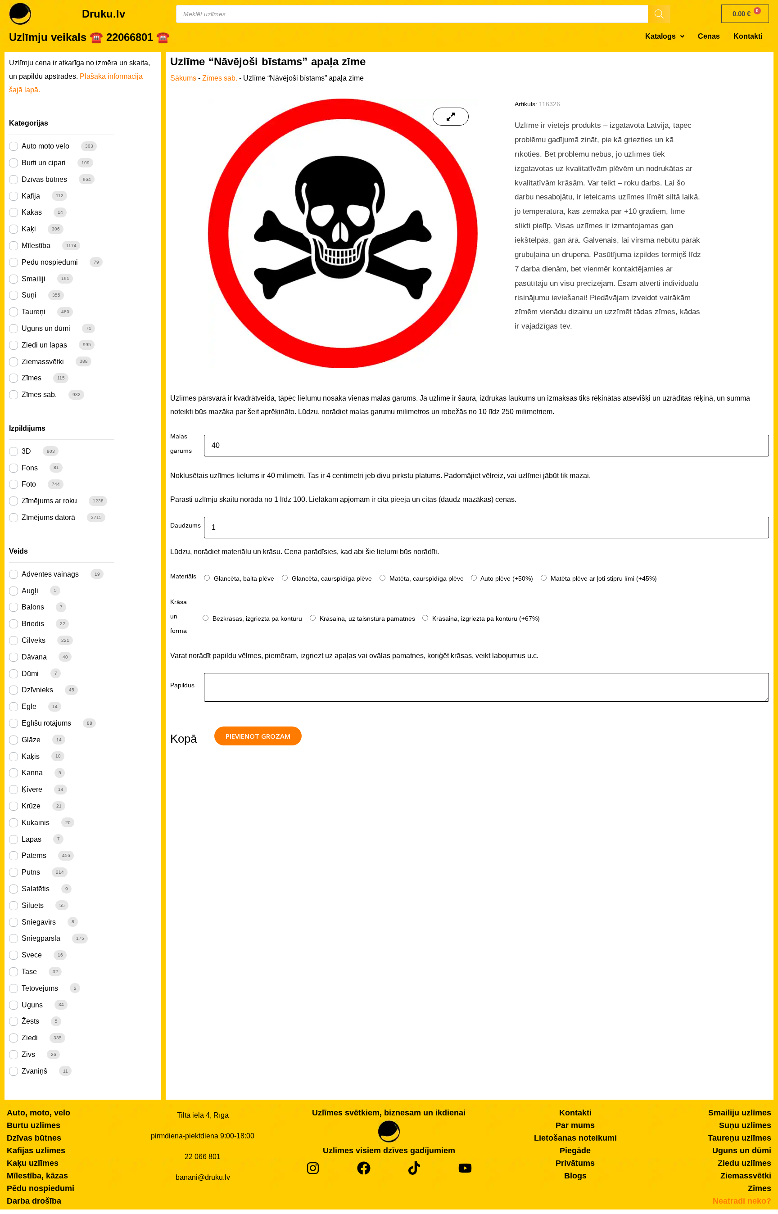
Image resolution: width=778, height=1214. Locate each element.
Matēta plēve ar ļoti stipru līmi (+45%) (603, 578)
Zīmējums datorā (48, 517)
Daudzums (185, 525)
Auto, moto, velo (38, 1112)
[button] (664, 36)
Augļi (30, 591)
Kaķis (31, 756)
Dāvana (34, 657)
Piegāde (575, 1150)
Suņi (29, 295)
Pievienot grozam (258, 735)
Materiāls (183, 576)
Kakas (32, 212)
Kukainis (36, 822)
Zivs (28, 1054)
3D (26, 451)
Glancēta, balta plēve (243, 578)
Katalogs (660, 36)
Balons (33, 607)
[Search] (659, 14)
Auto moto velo (45, 146)
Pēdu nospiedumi (50, 262)
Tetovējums (40, 988)
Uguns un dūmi (46, 328)
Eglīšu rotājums (46, 723)
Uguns (32, 1005)
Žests (30, 1021)
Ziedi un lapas (44, 345)
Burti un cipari (44, 163)
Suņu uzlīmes (745, 1125)
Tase (29, 971)
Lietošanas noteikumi (575, 1137)
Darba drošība (34, 1200)
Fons (30, 468)
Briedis (33, 623)
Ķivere (32, 789)
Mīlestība (36, 245)
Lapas (31, 839)
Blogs (575, 1175)
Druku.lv (103, 14)
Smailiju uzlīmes (739, 1112)
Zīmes (31, 378)
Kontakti (747, 36)
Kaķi (29, 229)
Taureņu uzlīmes (739, 1137)
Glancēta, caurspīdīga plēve (331, 578)
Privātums (575, 1163)
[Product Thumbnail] (451, 117)
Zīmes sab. (39, 394)
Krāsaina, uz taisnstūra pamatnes (366, 618)
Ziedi (30, 1038)
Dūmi (30, 673)
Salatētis (36, 889)
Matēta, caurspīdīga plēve (426, 578)
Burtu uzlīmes (33, 1125)
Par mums (575, 1125)
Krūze (31, 806)
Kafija (31, 196)
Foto (29, 484)
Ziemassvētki (43, 362)
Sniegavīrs (39, 922)
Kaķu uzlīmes (33, 1163)
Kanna (32, 772)
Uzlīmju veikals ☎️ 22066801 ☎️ (89, 37)
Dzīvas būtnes (44, 179)
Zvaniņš (34, 1071)
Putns (31, 872)
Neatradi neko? (742, 1200)
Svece (32, 955)
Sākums (183, 78)
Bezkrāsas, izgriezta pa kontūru (256, 618)
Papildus (182, 685)
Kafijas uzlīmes (36, 1150)
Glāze (31, 740)
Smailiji (33, 279)
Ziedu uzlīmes (744, 1163)
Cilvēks (33, 640)
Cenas (709, 36)
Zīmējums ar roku (49, 501)
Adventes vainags (50, 574)
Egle (29, 706)
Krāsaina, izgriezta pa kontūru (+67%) (485, 618)
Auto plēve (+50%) (506, 578)
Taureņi (33, 312)
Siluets (33, 905)
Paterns (34, 855)
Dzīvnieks (37, 690)
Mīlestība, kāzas (37, 1175)
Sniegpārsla (41, 938)
